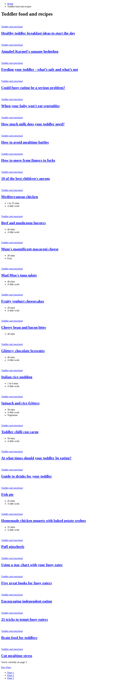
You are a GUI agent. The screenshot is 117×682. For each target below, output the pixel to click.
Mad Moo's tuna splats (19, 275)
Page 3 (10, 678)
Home (10, 3)
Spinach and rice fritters (20, 403)
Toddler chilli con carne (20, 432)
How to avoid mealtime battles (25, 142)
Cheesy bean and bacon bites (23, 327)
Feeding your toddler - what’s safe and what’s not (39, 69)
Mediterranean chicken (19, 197)
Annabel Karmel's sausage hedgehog (29, 51)
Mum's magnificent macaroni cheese (29, 249)
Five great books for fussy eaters (26, 583)
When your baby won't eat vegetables (30, 106)
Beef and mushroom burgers (23, 223)
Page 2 (10, 675)
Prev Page (6, 667)
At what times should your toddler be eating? (36, 458)
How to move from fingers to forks (28, 160)
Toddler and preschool (12, 26)
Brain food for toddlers (19, 638)
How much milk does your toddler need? (33, 124)
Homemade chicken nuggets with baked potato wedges (43, 521)
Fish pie (7, 494)
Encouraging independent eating (26, 601)
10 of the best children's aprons (25, 179)
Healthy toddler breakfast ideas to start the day (38, 33)
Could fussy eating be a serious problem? (33, 88)
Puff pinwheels (12, 547)
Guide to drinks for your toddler (26, 476)
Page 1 (10, 672)
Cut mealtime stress (16, 656)
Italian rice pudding (16, 377)
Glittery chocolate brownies (23, 351)
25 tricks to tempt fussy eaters (24, 619)
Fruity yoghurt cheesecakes (22, 301)
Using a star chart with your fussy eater (32, 565)
